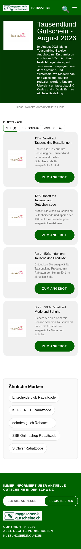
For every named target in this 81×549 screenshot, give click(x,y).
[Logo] (16, 8)
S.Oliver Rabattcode (27, 448)
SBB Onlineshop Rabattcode (34, 435)
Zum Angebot (54, 177)
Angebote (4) (53, 128)
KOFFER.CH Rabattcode (31, 410)
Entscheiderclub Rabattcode (34, 397)
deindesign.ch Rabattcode (32, 423)
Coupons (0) (30, 128)
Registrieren (61, 501)
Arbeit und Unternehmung (59, 17)
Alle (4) (11, 128)
